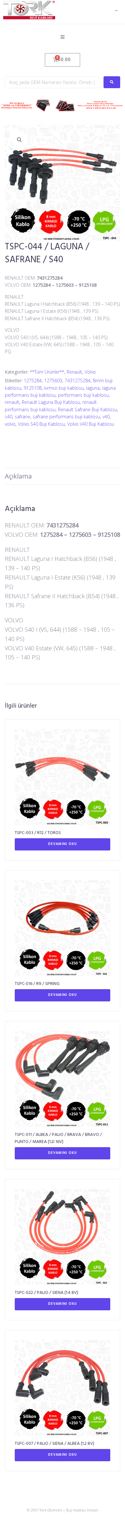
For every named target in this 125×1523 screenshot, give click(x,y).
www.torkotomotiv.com (101, 108)
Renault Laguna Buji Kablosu (51, 402)
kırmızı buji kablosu (64, 388)
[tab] (62, 476)
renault (12, 402)
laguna (93, 388)
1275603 (53, 380)
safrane (22, 416)
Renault (74, 372)
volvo (10, 424)
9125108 (33, 388)
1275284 (33, 380)
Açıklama (18, 476)
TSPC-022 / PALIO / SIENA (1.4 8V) (46, 1292)
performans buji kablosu (83, 395)
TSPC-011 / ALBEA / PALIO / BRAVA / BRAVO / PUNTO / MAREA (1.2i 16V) (58, 1138)
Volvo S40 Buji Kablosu (41, 424)
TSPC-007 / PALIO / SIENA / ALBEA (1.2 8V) (54, 1443)
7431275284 (77, 380)
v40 (106, 416)
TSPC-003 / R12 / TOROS (38, 833)
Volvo (90, 372)
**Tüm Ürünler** (47, 372)
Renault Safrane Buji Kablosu (87, 409)
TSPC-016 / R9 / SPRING (37, 984)
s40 (8, 416)
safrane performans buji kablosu (66, 416)
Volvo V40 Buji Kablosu (90, 424)
